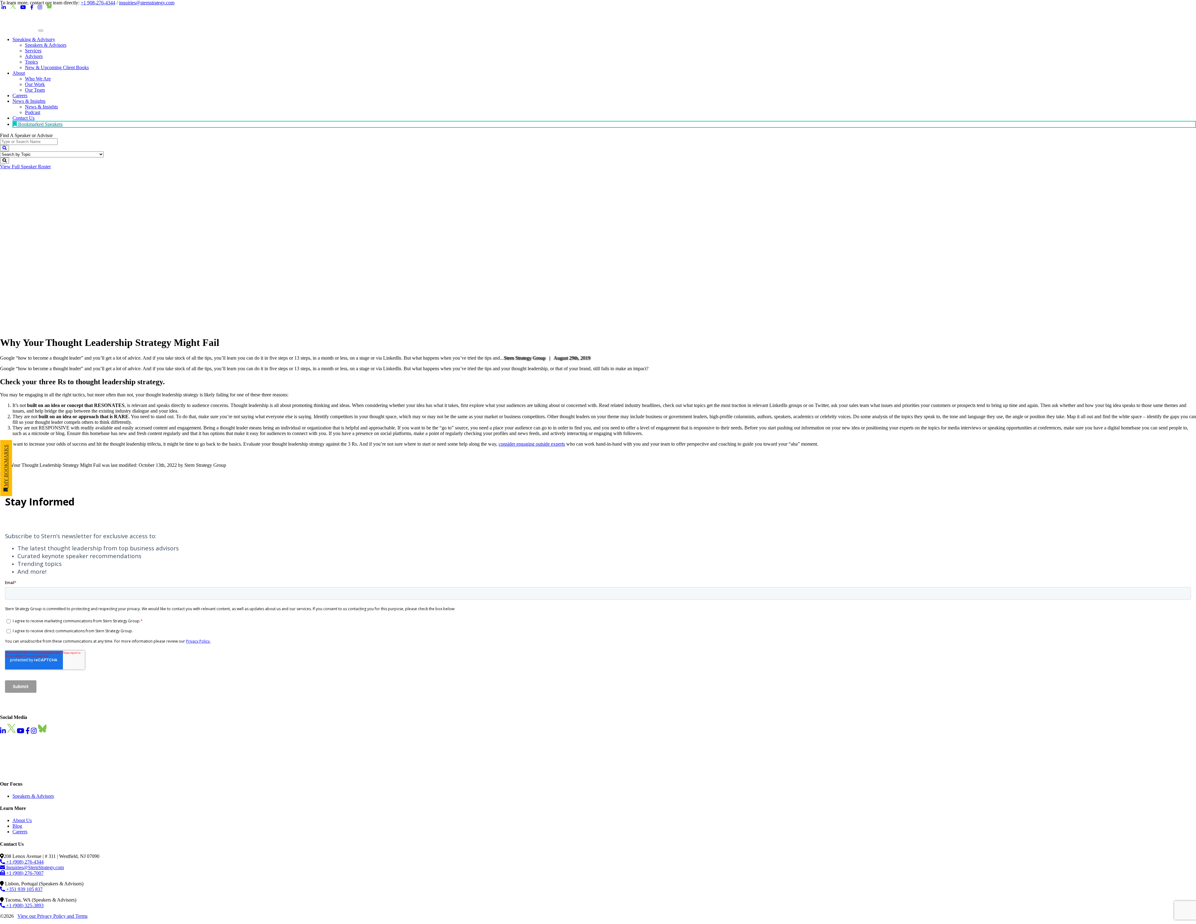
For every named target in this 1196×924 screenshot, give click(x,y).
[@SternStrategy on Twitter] (13, 7)
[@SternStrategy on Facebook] (31, 7)
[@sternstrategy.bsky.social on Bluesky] (49, 7)
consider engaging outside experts (532, 444)
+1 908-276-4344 (98, 2)
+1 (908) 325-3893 (24, 905)
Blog (17, 826)
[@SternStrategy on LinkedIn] (4, 7)
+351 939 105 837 (24, 889)
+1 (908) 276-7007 (24, 873)
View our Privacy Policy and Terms (52, 916)
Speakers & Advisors (33, 796)
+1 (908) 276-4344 (24, 861)
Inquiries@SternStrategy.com (34, 867)
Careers (19, 831)
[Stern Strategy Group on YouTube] (23, 7)
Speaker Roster (25, 166)
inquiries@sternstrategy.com (146, 2)
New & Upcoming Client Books (57, 67)
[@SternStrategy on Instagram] (40, 7)
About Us (22, 820)
